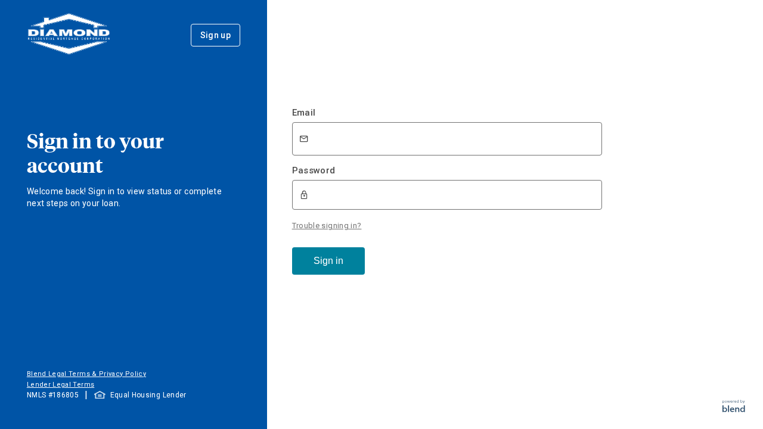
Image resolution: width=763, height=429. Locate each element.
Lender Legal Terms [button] (60, 384)
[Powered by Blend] (733, 409)
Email (304, 112)
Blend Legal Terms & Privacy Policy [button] (86, 374)
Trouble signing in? (327, 225)
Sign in (328, 261)
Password (314, 170)
